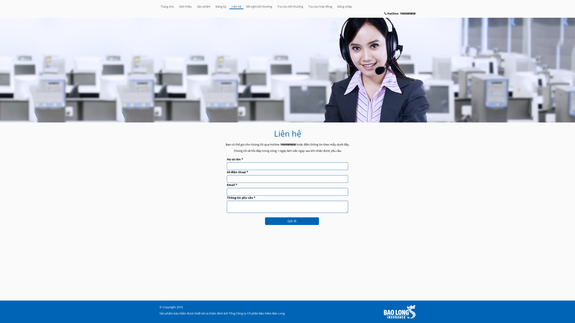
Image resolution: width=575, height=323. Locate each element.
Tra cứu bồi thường (290, 6)
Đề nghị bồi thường (259, 6)
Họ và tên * (235, 159)
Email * (232, 185)
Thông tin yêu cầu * (241, 198)
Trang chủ (167, 6)
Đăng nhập (344, 6)
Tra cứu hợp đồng (320, 6)
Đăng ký (221, 6)
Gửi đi (292, 221)
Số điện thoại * (237, 172)
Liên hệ (236, 6)
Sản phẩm (203, 6)
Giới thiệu (185, 6)
